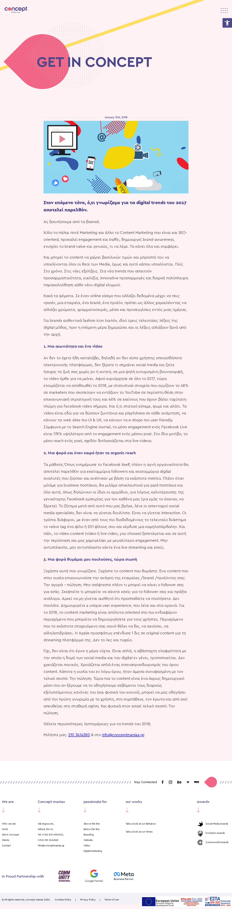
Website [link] (88, 840)
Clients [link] (5, 840)
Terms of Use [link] (111, 899)
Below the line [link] (92, 829)
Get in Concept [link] (10, 834)
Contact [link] (6, 845)
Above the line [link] (92, 824)
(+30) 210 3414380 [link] (48, 840)
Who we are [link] (9, 824)
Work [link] (5, 829)
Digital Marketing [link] (93, 851)
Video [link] (87, 845)
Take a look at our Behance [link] (141, 824)
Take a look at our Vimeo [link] (139, 832)
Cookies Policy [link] (63, 899)
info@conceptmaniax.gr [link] (123, 735)
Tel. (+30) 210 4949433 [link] (50, 834)
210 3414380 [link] (79, 735)
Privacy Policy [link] (88, 899)
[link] (227, 23)
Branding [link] (89, 834)
